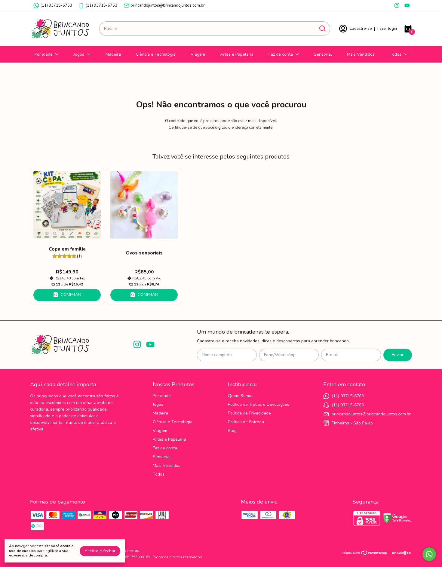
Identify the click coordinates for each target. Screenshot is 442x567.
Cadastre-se (360, 28)
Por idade (44, 54)
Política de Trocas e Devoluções (258, 404)
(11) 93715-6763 (56, 5)
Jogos (79, 54)
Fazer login (387, 28)
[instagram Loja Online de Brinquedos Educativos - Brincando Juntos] (397, 5)
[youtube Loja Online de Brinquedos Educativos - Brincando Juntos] (407, 5)
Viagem (198, 54)
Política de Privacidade (249, 413)
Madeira (113, 54)
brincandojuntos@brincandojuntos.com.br (167, 5)
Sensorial (323, 54)
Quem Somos (240, 396)
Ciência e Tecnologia (156, 54)
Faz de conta (281, 54)
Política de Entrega (246, 422)
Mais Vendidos (361, 54)
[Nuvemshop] (365, 554)
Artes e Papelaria (236, 54)
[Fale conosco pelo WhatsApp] (429, 554)
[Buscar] (322, 28)
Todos (395, 54)
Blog (232, 430)
